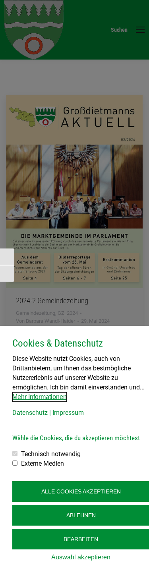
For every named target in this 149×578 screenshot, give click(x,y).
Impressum (68, 412)
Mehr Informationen (39, 396)
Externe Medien (42, 463)
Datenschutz (30, 412)
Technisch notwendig (51, 454)
